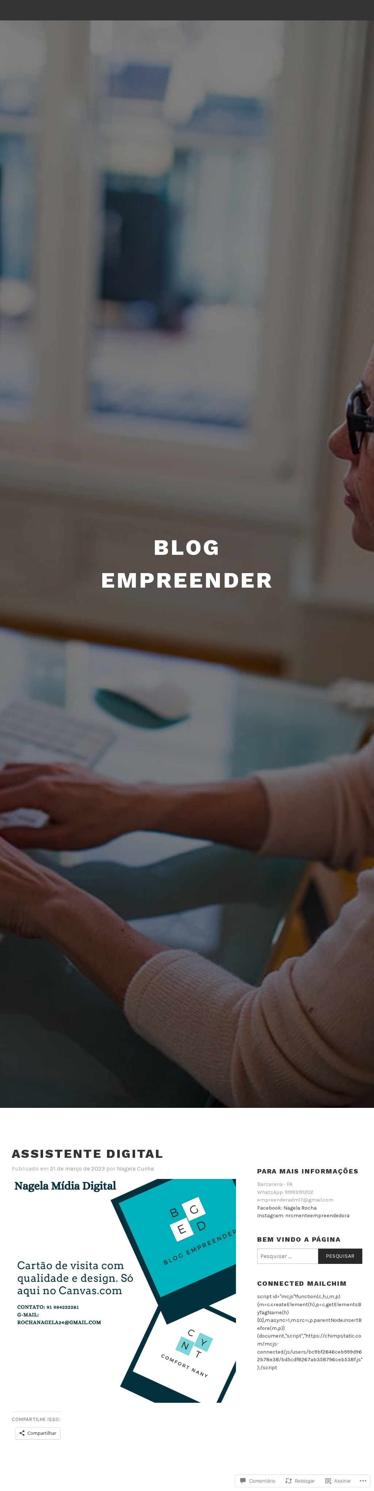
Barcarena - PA (275, 1184)
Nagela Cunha (135, 1168)
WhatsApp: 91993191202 (285, 1192)
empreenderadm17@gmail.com (295, 1200)
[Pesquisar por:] (309, 1256)
